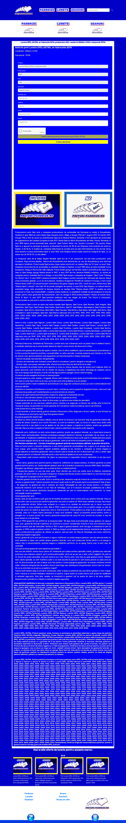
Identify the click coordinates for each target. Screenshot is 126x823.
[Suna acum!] (30, 817)
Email (20, 110)
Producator (22, 71)
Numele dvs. (22, 94)
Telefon (20, 102)
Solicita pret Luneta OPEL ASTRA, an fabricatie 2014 (43, 47)
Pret (19, 79)
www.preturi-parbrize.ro (25, 583)
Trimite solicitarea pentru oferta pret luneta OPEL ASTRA (63, 137)
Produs (20, 63)
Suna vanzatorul (63, 142)
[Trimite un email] (95, 817)
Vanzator (21, 87)
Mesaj (20, 118)
